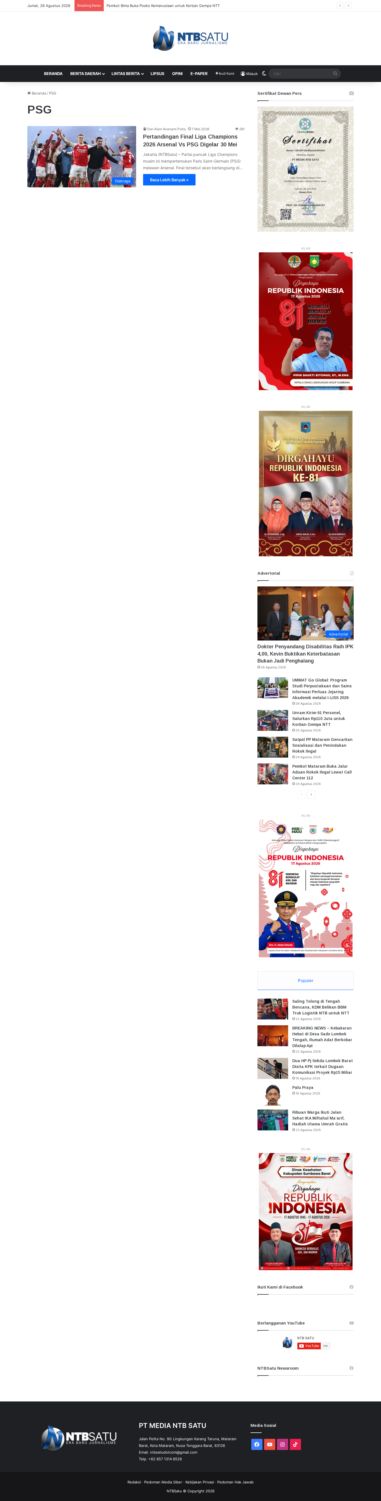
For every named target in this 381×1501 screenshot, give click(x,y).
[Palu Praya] (272, 1095)
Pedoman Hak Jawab (235, 1482)
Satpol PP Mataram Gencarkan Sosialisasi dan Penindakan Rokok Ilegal (322, 745)
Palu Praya (303, 1087)
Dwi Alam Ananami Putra (166, 129)
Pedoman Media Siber (163, 1482)
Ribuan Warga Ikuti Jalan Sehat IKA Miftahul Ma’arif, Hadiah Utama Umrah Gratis (320, 1118)
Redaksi (134, 1482)
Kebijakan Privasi (199, 1482)
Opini (177, 73)
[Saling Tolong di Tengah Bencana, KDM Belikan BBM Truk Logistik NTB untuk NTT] (272, 1009)
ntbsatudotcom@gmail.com (173, 1452)
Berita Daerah (85, 73)
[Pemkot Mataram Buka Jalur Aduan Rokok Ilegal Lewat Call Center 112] (272, 773)
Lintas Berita (126, 73)
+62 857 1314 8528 (165, 1459)
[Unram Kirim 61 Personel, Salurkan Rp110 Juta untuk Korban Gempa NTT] (272, 720)
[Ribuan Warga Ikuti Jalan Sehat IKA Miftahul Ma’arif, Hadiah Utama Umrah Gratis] (272, 1120)
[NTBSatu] (190, 38)
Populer (306, 980)
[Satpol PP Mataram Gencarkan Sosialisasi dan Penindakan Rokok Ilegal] (272, 747)
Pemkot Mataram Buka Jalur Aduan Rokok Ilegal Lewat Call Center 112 (322, 772)
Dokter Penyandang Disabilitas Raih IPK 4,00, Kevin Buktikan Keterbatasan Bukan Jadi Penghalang (305, 653)
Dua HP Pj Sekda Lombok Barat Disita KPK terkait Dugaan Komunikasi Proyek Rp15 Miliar (322, 1066)
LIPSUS (157, 73)
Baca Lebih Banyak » (169, 179)
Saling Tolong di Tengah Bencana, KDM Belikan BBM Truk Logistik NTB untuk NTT (320, 1007)
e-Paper (199, 73)
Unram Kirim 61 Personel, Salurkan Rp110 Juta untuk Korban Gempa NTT (318, 718)
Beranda (53, 73)
